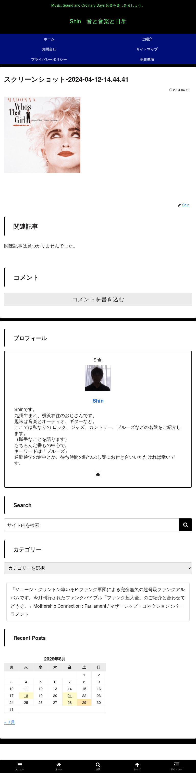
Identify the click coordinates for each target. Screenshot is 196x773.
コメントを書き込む (98, 299)
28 (70, 702)
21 (70, 695)
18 (26, 695)
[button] (185, 524)
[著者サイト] (98, 474)
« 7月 (9, 722)
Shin (98, 400)
